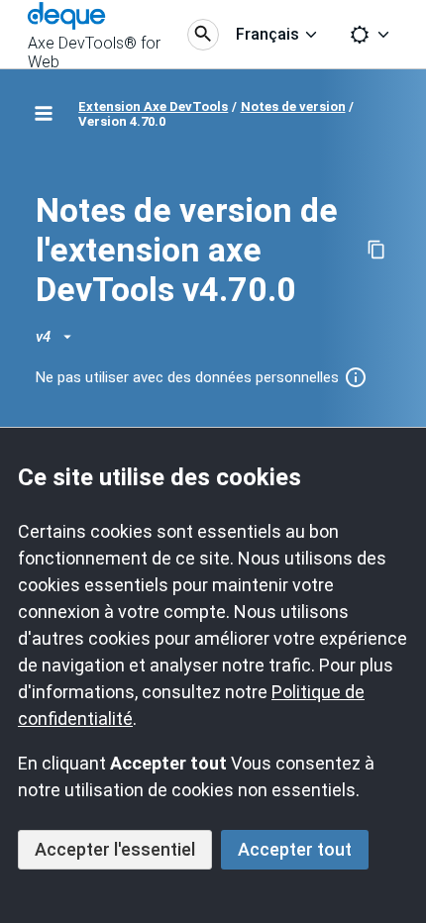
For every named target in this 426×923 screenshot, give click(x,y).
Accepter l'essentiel (115, 849)
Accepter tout (295, 849)
